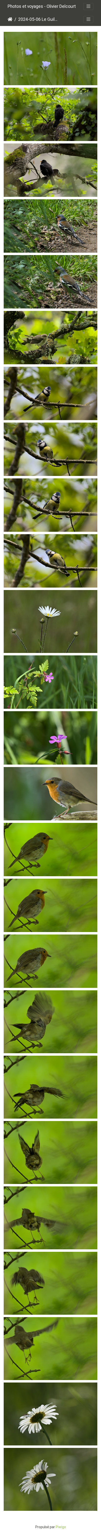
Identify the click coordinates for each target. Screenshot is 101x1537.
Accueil (10, 19)
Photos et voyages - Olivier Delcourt (42, 6)
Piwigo (61, 1527)
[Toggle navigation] (88, 6)
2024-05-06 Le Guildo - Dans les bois (38, 19)
